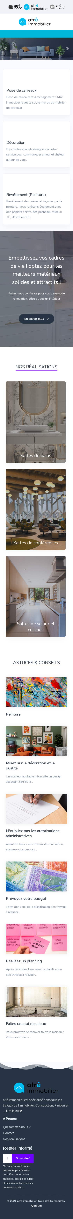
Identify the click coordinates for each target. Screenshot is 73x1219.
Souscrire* (23, 1158)
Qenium (36, 1205)
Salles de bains (35, 456)
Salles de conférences (35, 543)
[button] (5, 49)
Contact (8, 1133)
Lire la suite (14, 1111)
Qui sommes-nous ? (17, 1127)
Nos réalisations (14, 1139)
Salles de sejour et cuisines (36, 627)
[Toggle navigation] (4, 34)
